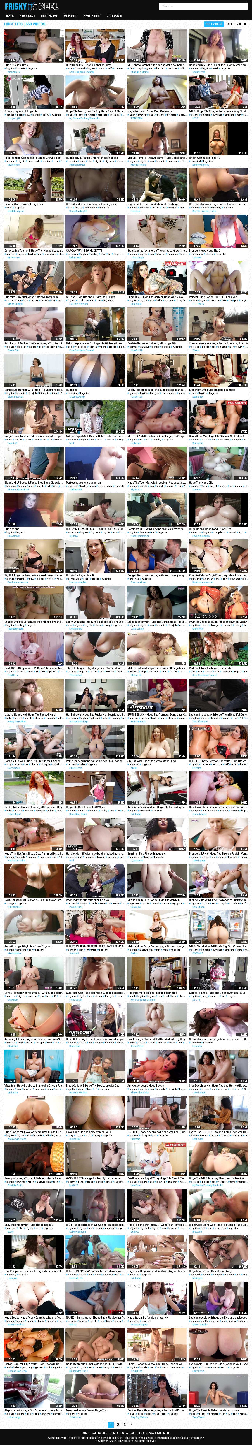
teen (56, 161)
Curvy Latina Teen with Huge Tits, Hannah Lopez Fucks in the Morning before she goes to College (34, 250)
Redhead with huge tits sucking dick (87, 900)
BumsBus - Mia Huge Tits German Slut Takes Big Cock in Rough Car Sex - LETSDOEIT (219, 436)
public (50, 810)
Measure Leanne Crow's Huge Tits (86, 1410)
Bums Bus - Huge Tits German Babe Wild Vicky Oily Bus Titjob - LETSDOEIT (157, 297)
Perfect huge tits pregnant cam (84, 482)
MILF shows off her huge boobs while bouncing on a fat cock (157, 65)
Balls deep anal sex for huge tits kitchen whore (94, 343)
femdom (144, 532)
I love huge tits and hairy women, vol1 (88, 1132)
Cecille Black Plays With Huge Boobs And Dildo (155, 1410)
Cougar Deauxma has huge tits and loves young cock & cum (157, 575)
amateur (195, 68)
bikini (86, 578)
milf (110, 68)
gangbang (27, 1367)
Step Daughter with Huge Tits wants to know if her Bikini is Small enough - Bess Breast (157, 250)
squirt (239, 346)
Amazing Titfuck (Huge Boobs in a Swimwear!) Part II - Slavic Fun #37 (34, 1039)
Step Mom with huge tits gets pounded (212, 389)
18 (62, 161)
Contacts (117, 1433)
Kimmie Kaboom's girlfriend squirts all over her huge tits (219, 575)
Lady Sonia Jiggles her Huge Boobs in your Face (218, 1364)
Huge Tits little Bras (16, 65)
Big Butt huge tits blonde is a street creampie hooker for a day (34, 575)
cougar (10, 114)
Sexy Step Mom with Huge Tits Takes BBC (28, 1224)
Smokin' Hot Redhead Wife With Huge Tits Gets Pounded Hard (34, 343)
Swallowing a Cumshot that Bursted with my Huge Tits (157, 1039)
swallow (224, 810)
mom (194, 393)
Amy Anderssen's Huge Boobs (145, 1085)
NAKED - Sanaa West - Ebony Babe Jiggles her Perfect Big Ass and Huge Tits (96, 1317)
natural (101, 68)
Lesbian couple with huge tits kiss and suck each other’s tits (219, 1317)
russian (235, 810)
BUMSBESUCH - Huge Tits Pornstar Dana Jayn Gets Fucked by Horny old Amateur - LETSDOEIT (157, 714)
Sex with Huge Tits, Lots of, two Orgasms (28, 946)
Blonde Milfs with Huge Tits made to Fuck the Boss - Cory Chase (219, 900)
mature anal (120, 68)
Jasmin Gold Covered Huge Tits (23, 204)
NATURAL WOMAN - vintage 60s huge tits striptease (34, 900)
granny (150, 68)
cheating (115, 718)
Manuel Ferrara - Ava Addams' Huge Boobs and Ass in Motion (157, 157)
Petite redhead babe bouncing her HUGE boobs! (94, 761)
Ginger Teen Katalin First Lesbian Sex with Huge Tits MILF (34, 436)
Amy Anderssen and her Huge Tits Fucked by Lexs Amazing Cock (157, 807)
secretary (216, 207)
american (144, 207)
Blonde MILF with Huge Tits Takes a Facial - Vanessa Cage (219, 853)
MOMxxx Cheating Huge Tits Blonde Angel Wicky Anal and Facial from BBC (219, 621)
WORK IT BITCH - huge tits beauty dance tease (93, 1178)
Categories (115, 15)
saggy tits (177, 903)
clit (231, 486)
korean (208, 671)
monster (72, 161)
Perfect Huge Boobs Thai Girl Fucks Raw (213, 297)
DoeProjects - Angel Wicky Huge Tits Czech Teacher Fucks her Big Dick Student (157, 1178)
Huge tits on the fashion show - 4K (147, 1317)
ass (152, 161)
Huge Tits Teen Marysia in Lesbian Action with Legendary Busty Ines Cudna (157, 482)
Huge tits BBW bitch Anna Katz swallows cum (31, 297)
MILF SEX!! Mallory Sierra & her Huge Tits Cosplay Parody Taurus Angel (157, 436)
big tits (10, 68)
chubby (94, 254)
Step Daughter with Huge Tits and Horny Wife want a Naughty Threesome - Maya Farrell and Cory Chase (219, 1085)
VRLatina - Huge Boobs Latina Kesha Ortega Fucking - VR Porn (34, 1085)
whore (102, 346)
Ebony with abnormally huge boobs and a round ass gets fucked (96, 621)
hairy (70, 1135)
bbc (90, 161)
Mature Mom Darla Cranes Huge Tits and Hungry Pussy (157, 946)
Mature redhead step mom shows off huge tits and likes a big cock (157, 668)
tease (90, 1181)
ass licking (50, 254)
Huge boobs (11, 529)
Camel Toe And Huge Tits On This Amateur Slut (217, 992)
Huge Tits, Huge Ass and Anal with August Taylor (156, 1271)
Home (10, 15)
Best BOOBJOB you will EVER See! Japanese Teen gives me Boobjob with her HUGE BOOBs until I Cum (34, 668)
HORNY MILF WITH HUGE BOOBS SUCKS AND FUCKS (96, 529)
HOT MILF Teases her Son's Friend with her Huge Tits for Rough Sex (157, 1132)
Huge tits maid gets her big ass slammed (152, 992)
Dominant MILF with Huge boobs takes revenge (155, 529)
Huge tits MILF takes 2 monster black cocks (92, 157)
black (20, 114)
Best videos (49, 15)
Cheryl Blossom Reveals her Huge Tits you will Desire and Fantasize (157, 1364)
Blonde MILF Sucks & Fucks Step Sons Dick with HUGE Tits (34, 482)
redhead (10, 161)
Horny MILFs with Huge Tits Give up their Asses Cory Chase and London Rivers (34, 761)
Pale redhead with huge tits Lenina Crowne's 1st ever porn (34, 157)
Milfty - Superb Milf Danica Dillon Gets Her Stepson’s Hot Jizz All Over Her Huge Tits (96, 436)
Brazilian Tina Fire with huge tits (146, 853)
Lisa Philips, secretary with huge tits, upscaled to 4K (34, 1271)
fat (131, 68)
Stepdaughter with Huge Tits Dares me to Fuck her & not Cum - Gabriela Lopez (157, 621)
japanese (52, 671)
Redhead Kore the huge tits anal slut (210, 668)
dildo (141, 1413)
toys (232, 1181)
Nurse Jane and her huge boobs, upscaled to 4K (218, 1039)
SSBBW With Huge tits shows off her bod (151, 761)
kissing (232, 1321)
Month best (92, 15)
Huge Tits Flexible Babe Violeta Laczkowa (214, 1410)
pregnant (73, 486)
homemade (34, 161)
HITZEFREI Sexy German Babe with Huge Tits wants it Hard (219, 761)
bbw (27, 114)
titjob (241, 532)
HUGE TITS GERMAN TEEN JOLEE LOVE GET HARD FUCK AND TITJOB (96, 946)
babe (71, 114)
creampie (173, 254)
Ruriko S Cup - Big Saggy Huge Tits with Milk (153, 900)
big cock (109, 161)
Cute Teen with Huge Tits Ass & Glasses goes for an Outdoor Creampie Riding (96, 992)
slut (200, 671)
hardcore (172, 68)
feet (235, 1413)
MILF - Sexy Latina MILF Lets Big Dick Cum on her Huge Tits (219, 946)
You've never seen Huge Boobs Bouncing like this (218, 343)
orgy (8, 764)
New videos (27, 15)
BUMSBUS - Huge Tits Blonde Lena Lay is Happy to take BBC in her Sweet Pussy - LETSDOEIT (96, 1039)
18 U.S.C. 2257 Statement (154, 1433)
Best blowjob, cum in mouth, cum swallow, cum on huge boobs (219, 807)
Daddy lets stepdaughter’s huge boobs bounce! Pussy (157, 389)
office (109, 1181)
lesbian (58, 439)
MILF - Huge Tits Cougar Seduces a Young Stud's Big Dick (219, 111)
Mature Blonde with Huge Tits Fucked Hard (30, 714)
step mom (153, 671)
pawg (120, 439)
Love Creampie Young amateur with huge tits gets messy (34, 992)
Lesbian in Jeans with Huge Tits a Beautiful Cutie (218, 714)
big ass (91, 68)
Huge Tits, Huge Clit (201, 482)
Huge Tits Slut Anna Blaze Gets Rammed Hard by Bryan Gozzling (34, 853)
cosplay (157, 439)
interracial (115, 114)
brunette (20, 68)
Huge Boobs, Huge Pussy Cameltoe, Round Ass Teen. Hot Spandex (34, 1317)
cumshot (217, 114)
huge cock (220, 1228)
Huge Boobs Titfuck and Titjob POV (210, 529)
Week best (71, 15)
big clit (213, 486)
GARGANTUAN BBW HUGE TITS (84, 250)
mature (133, 207)
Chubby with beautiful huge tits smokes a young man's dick (34, 621)
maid (132, 996)
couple (195, 1321)
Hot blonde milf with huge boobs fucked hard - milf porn (96, 853)
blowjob (139, 68)
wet (238, 1274)
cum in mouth (13, 300)
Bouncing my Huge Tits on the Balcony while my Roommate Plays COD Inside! (219, 65)
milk (187, 903)
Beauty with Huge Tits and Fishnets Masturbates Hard (34, 1178)
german (134, 346)
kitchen (93, 346)
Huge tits (71, 389)
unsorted (196, 161)
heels (60, 578)
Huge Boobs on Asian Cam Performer (150, 111)
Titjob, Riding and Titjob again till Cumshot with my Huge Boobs (96, 668)
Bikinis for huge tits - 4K (80, 575)
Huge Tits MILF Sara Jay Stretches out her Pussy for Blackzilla (219, 1178)
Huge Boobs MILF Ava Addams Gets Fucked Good (34, 1132)
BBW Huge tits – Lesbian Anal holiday (88, 65)
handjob (160, 68)
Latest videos (236, 24)
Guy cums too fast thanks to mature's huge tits (155, 204)
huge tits (32, 68)
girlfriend (196, 578)
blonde (205, 207)
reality (234, 764)
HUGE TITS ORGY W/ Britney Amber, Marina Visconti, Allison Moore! (96, 1271)
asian (132, 114)
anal (70, 68)
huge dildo (81, 346)
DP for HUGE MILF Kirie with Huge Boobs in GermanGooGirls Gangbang (34, 1364)
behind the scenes (172, 1367)
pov (99, 300)
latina (9, 207)
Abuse (130, 1433)
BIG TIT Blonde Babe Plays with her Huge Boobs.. (95, 1224)
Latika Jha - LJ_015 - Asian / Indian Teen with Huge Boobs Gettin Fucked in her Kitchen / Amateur (219, 1132)
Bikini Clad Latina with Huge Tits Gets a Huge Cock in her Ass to (219, 1224)
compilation (219, 532)
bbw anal (80, 68)
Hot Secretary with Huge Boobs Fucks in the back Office (219, 204)
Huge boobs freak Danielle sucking (210, 1271)
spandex (51, 1321)
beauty (71, 1181)
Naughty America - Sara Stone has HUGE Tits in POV (96, 1364)
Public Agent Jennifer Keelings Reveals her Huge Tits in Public (34, 807)
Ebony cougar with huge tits (20, 111)
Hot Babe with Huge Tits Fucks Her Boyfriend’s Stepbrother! (96, 714)
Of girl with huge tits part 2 (204, 157)
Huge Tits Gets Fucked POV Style (85, 807)
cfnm (61, 996)
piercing (165, 346)
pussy (62, 346)
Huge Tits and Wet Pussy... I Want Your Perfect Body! (157, 1224)
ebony (45, 114)
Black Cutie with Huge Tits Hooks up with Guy (92, 1085)
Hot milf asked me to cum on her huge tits (91, 204)
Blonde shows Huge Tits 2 (204, 250)
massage (110, 1228)
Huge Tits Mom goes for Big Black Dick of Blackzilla (96, 111)
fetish (215, 68)
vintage (10, 903)
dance (81, 1181)
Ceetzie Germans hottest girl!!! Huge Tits (151, 343)
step (55, 486)
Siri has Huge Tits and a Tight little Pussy (90, 297)
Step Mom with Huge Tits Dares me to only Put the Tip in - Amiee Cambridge (34, 1410)
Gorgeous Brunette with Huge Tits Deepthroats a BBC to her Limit (34, 389)
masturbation (186, 114)
